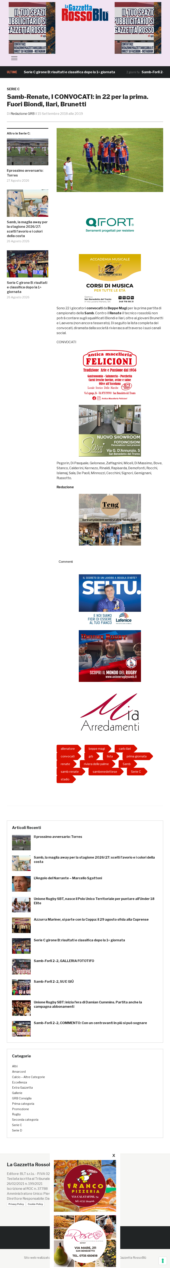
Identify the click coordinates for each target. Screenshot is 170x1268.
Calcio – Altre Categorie (28, 1077)
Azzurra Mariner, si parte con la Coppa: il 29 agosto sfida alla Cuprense (91, 919)
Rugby (16, 1114)
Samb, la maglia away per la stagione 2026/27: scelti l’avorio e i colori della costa (27, 229)
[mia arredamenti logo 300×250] (110, 711)
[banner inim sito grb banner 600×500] (40, 28)
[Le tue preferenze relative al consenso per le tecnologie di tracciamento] (163, 1261)
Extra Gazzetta (22, 1087)
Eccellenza (19, 1082)
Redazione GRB (23, 114)
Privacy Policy (16, 1204)
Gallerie (17, 1093)
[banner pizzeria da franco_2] (85, 1186)
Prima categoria (23, 1103)
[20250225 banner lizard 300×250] (110, 280)
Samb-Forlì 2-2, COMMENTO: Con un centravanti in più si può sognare (90, 1023)
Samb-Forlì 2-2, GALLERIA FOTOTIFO (64, 961)
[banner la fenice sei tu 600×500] (110, 600)
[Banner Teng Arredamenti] (110, 519)
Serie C (13, 89)
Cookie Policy (35, 1204)
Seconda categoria (25, 1119)
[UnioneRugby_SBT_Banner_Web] (110, 656)
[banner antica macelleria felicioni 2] (110, 375)
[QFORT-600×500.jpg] (110, 225)
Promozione (20, 1109)
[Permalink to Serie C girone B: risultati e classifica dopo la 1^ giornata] (27, 265)
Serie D (17, 1130)
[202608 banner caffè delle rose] (85, 1241)
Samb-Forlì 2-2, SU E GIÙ (54, 982)
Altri (15, 1066)
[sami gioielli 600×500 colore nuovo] (110, 430)
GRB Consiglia (22, 1098)
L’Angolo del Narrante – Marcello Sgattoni (68, 878)
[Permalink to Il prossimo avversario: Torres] (27, 153)
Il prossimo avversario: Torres (25, 173)
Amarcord (19, 1071)
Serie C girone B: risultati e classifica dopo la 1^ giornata (46, 72)
